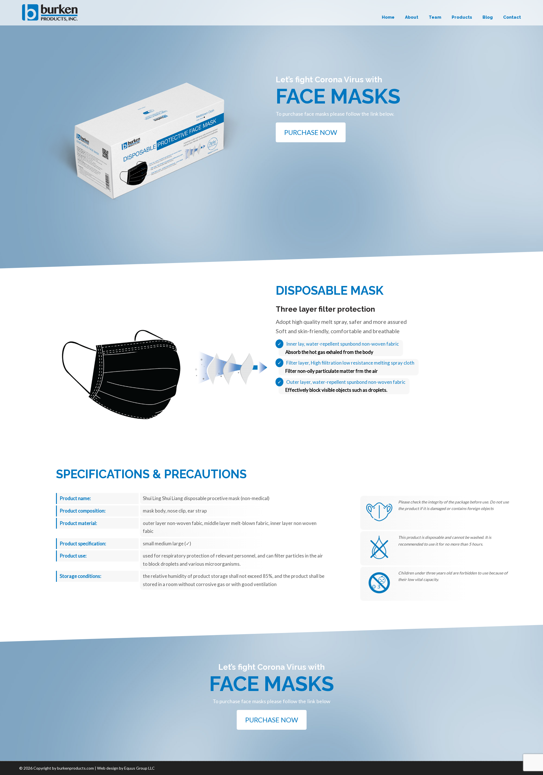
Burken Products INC (49, 12)
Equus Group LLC (139, 768)
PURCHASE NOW (310, 132)
